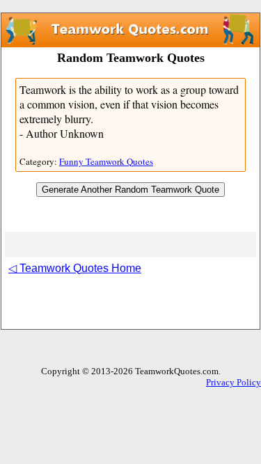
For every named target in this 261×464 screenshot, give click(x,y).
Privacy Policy (233, 382)
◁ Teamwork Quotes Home (74, 268)
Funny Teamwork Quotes (106, 161)
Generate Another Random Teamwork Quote (130, 189)
